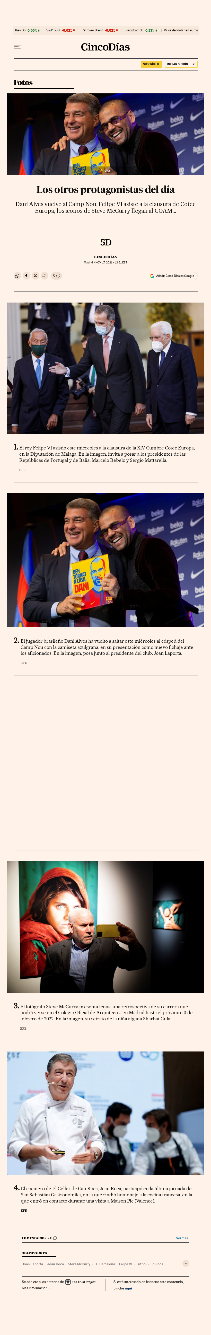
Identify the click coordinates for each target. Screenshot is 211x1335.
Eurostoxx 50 (134, 30)
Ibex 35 (20, 30)
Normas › (182, 1238)
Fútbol (141, 1264)
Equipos (157, 1264)
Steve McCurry (79, 1264)
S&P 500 (53, 30)
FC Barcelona (104, 1264)
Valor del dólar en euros (181, 30)
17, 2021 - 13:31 (111, 262)
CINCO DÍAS (105, 257)
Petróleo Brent (92, 30)
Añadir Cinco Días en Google (175, 276)
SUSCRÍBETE (151, 64)
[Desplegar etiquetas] (185, 1263)
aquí (128, 1288)
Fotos (23, 83)
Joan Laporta (32, 1264)
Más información (35, 1288)
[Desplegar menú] (17, 47)
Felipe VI (125, 1264)
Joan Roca (55, 1264)
